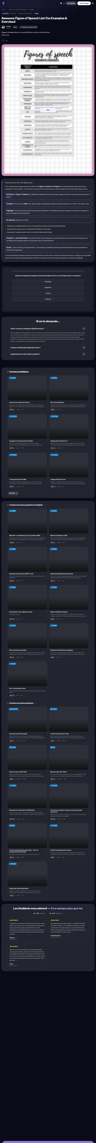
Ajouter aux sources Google (29, 27)
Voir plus (12, 493)
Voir (48, 110)
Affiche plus (5, 35)
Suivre (15, 27)
